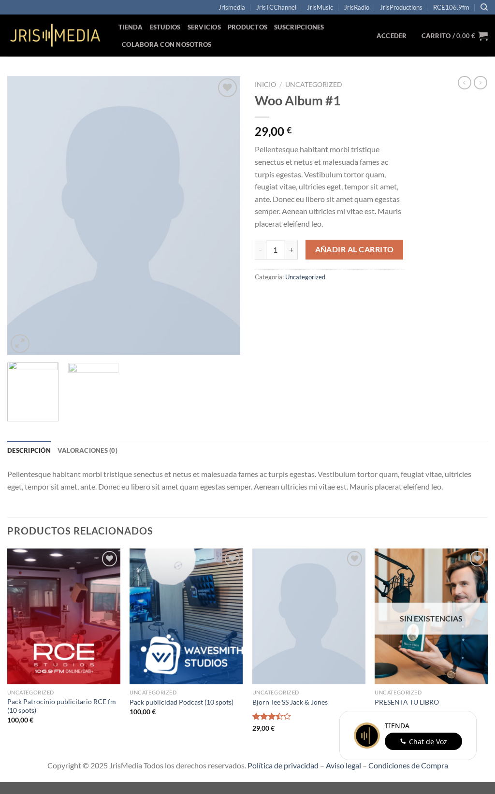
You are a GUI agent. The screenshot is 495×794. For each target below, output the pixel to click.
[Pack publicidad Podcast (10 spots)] (186, 616)
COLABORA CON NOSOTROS (166, 44)
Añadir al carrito (354, 249)
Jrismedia (231, 7)
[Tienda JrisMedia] (55, 35)
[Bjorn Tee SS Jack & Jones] (308, 616)
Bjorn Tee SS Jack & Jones (290, 702)
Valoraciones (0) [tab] (87, 450)
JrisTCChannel (276, 7)
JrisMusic (320, 7)
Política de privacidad (283, 765)
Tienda (130, 27)
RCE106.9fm (451, 7)
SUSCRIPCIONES (299, 27)
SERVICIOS (204, 27)
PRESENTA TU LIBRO (407, 702)
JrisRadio (356, 7)
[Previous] (24, 216)
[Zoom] (20, 343)
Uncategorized (313, 84)
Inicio (265, 84)
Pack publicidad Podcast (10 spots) (181, 702)
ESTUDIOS (165, 27)
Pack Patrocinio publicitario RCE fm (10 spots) (61, 706)
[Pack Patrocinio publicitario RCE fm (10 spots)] (63, 616)
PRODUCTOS (247, 27)
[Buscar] (484, 7)
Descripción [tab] (29, 450)
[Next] (223, 216)
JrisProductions (401, 7)
